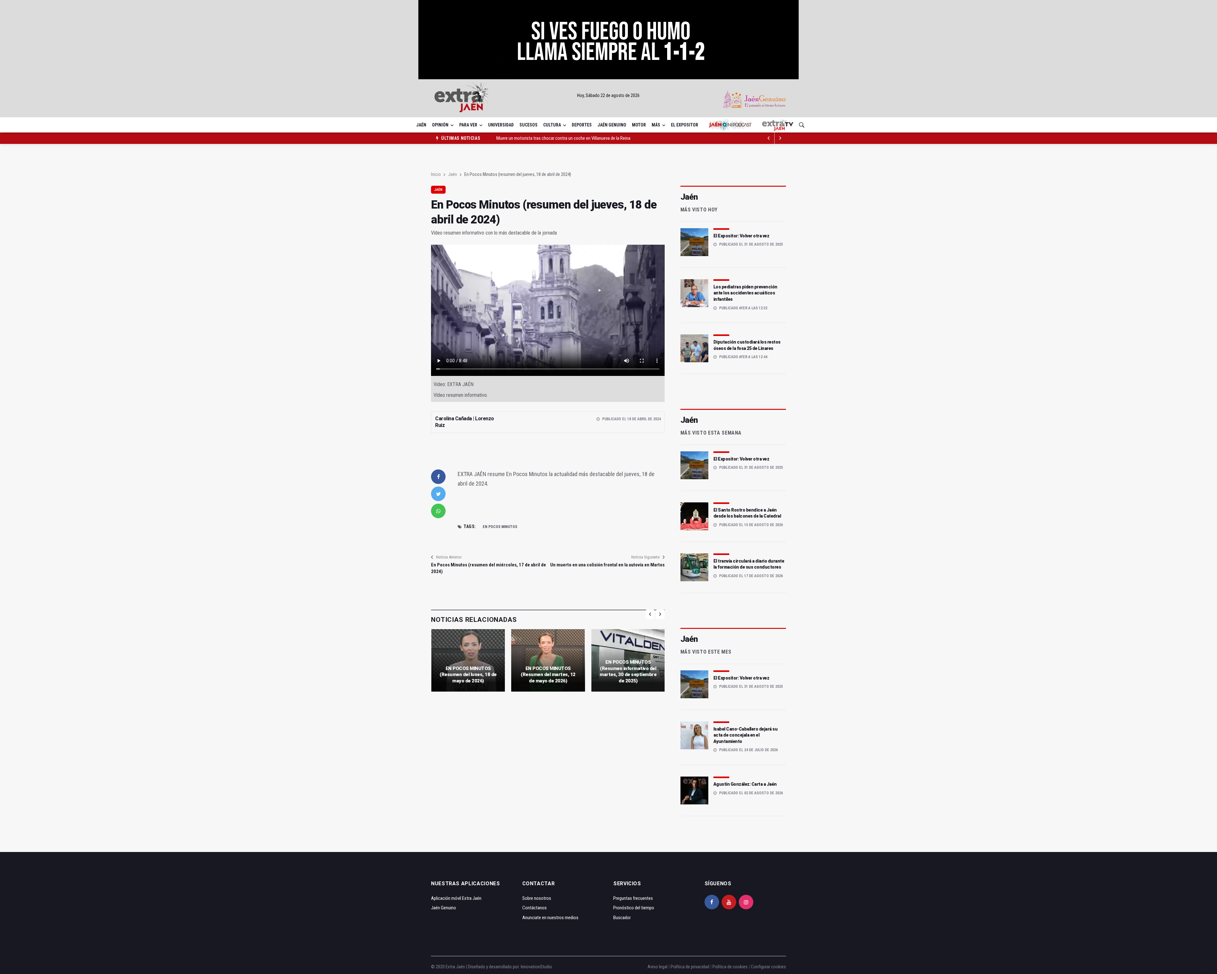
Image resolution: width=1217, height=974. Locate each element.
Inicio (436, 174)
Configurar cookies (768, 967)
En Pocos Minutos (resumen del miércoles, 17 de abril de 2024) (488, 568)
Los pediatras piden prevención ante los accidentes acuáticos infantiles (745, 293)
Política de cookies (730, 967)
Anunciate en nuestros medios (550, 917)
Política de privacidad (690, 967)
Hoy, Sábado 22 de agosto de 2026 (608, 95)
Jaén (421, 124)
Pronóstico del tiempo (633, 908)
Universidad (501, 124)
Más (656, 124)
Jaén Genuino (611, 124)
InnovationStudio (536, 967)
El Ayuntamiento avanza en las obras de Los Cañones (545, 138)
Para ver (468, 124)
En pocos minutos (500, 527)
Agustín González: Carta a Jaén (745, 784)
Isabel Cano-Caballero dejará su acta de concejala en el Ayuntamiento (745, 735)
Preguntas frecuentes (633, 898)
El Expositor (684, 124)
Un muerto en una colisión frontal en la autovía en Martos (607, 565)
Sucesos (528, 124)
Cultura (552, 124)
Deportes (582, 124)
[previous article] (780, 138)
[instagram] (746, 902)
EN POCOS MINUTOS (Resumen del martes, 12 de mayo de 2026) (548, 675)
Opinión (440, 124)
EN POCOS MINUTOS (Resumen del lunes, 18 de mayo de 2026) (468, 675)
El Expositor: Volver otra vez (741, 235)
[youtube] (729, 902)
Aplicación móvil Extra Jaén (456, 898)
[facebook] (438, 476)
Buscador (622, 917)
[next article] (769, 138)
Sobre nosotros (536, 898)
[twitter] (438, 494)
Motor (639, 124)
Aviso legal (657, 967)
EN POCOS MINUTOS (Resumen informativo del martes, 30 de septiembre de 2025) (628, 671)
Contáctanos (534, 908)
